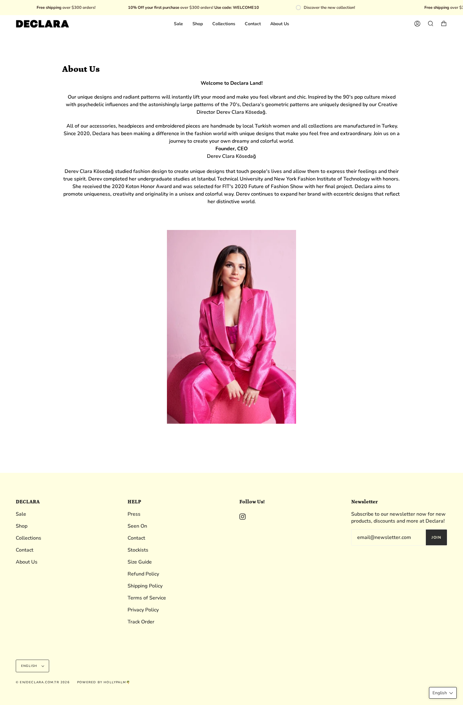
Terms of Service (147, 597)
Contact (24, 550)
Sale (21, 514)
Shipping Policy (145, 585)
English (30, 666)
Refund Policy (143, 573)
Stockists (138, 550)
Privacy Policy (143, 609)
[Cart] (443, 23)
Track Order (141, 621)
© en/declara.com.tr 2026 (43, 682)
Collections (28, 538)
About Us (26, 562)
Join (436, 537)
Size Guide (140, 562)
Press (134, 514)
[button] (442, 692)
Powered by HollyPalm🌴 (103, 682)
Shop (21, 526)
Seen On (137, 526)
